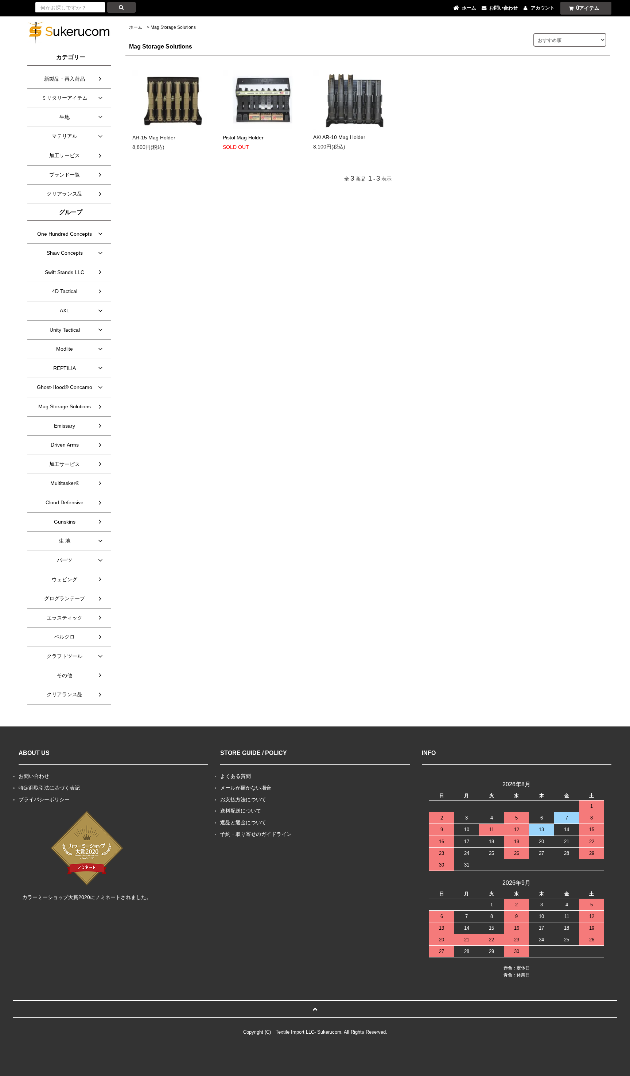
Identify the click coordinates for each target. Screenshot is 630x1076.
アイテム (588, 8)
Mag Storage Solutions (173, 27)
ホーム (135, 27)
